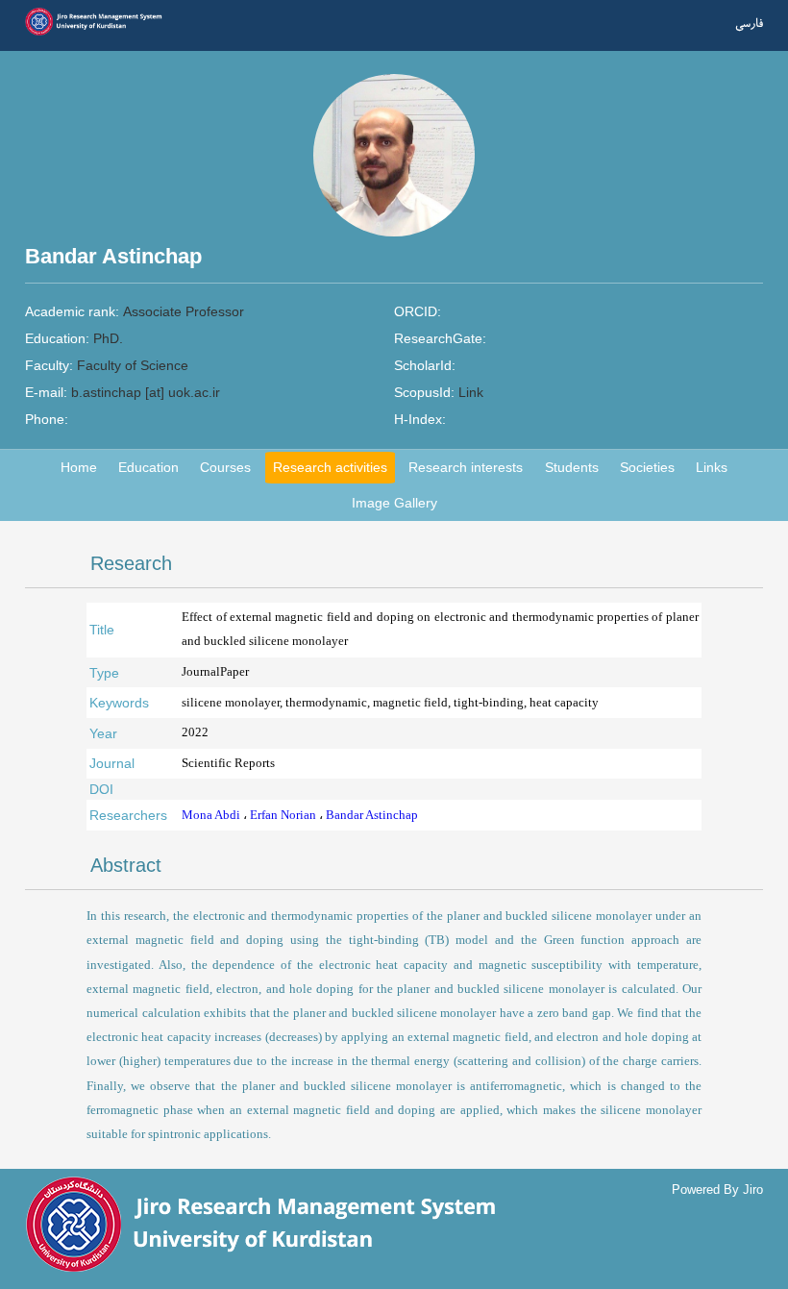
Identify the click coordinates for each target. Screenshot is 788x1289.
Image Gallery (394, 502)
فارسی (749, 24)
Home (79, 467)
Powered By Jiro (717, 1190)
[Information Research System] (99, 33)
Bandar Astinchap (372, 815)
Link (470, 392)
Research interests (465, 467)
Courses (225, 467)
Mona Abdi (212, 815)
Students (572, 467)
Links (711, 467)
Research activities (330, 467)
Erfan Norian (284, 815)
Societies (647, 467)
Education (148, 467)
